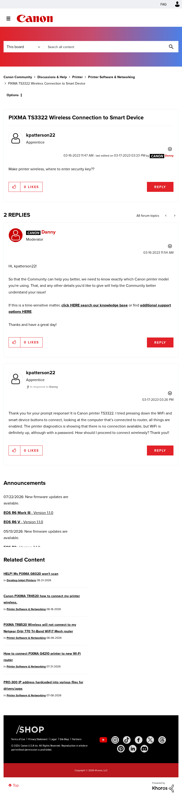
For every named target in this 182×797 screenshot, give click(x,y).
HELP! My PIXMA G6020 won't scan (31, 573)
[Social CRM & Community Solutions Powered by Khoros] (163, 786)
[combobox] (110, 46)
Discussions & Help (52, 77)
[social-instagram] (115, 740)
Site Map (64, 739)
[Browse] (11, 18)
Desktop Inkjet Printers (21, 580)
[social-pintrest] (121, 748)
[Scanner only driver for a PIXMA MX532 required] (174, 215)
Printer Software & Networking (111, 77)
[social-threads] (162, 740)
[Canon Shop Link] (27, 729)
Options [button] (13, 95)
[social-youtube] (103, 740)
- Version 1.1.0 (28, 512)
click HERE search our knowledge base (94, 305)
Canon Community (35, 18)
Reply (160, 187)
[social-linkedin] (132, 748)
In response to (44, 387)
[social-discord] (144, 748)
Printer (77, 77)
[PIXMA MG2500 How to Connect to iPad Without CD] (166, 215)
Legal (53, 739)
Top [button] (16, 785)
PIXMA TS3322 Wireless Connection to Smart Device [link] (46, 83)
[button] (14, 187)
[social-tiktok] (127, 740)
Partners (77, 739)
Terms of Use (18, 739)
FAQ (163, 4)
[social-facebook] (138, 740)
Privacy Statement (37, 739)
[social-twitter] (150, 740)
